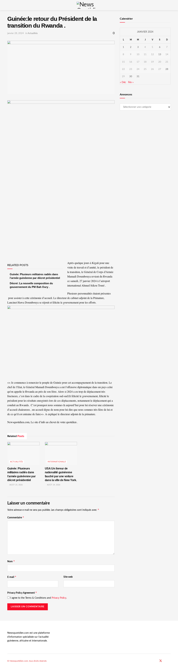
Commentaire (15, 517)
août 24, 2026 (53, 485)
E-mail (11, 577)
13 (159, 54)
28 (166, 69)
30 (130, 76)
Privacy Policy (59, 598)
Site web (68, 577)
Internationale (57, 462)
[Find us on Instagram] (170, 661)
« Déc (123, 82)
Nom (11, 561)
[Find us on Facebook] (156, 661)
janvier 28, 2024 (15, 33)
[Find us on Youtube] (165, 661)
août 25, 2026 (16, 485)
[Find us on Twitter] (160, 661)
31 (138, 76)
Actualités (33, 33)
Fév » (131, 82)
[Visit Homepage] (89, 5)
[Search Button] (169, 5)
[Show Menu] (8, 5)
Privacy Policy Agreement (22, 592)
